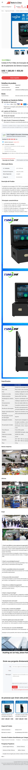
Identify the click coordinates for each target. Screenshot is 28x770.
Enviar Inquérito (14, 78)
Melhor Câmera (21, 750)
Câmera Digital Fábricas (8, 746)
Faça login (4, 153)
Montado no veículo (6, 732)
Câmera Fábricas (21, 746)
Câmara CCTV (18, 729)
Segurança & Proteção (9, 10)
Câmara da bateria (5, 729)
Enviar (14, 687)
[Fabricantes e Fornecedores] (14, 2)
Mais (2, 756)
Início (2, 10)
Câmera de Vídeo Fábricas (9, 750)
